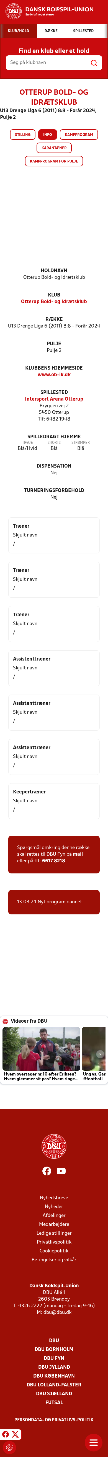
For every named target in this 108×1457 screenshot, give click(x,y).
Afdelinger (54, 1215)
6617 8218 (53, 861)
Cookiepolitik (54, 1251)
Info (47, 135)
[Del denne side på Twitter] (15, 1435)
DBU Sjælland (54, 1394)
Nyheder (54, 1207)
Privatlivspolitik (54, 1242)
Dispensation (54, 466)
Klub (54, 295)
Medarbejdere (54, 1224)
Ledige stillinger (54, 1233)
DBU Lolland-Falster (54, 1385)
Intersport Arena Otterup (54, 399)
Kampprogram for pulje (54, 161)
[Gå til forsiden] (46, 11)
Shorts (54, 443)
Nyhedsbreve (54, 1198)
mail (78, 854)
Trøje (27, 443)
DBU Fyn (54, 1358)
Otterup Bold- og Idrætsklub (54, 302)
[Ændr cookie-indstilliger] (9, 1447)
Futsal (54, 1403)
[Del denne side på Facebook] (5, 1435)
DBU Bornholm (54, 1349)
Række (54, 319)
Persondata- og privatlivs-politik (54, 1420)
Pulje (54, 344)
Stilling (22, 135)
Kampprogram (79, 135)
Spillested (54, 392)
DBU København (54, 1376)
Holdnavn (54, 271)
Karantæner (54, 148)
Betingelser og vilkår (54, 1260)
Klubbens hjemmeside (54, 368)
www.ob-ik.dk (54, 375)
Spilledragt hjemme (54, 437)
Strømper (80, 443)
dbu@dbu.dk (57, 1312)
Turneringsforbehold (54, 490)
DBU (54, 1341)
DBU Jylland (54, 1367)
